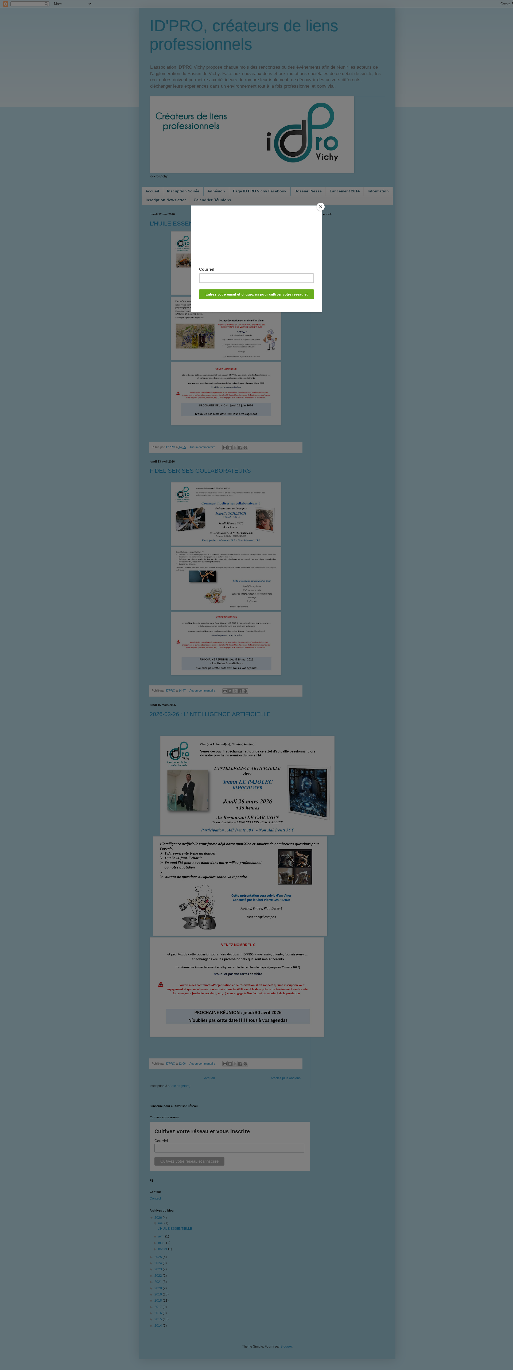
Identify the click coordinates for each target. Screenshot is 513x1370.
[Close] (321, 207)
